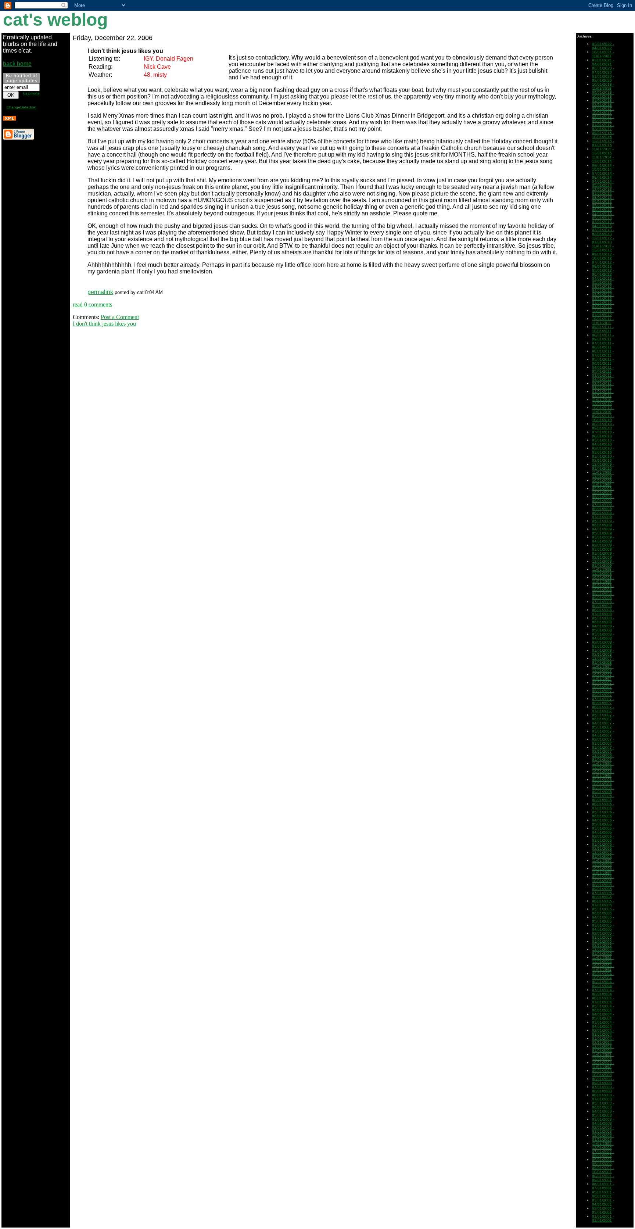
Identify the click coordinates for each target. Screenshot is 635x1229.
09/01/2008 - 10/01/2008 (603, 588)
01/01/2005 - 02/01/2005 (603, 943)
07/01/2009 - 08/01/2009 (603, 507)
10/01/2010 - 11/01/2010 (603, 410)
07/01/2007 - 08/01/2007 (603, 701)
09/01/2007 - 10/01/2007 (603, 685)
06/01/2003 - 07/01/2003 (603, 1097)
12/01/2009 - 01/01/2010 (603, 466)
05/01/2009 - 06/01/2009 (603, 523)
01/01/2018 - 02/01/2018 (603, 102)
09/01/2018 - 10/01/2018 (603, 94)
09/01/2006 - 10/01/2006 (603, 782)
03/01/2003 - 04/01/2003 (603, 1121)
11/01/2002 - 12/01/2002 (603, 1146)
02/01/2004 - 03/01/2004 (603, 1032)
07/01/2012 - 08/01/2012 (603, 264)
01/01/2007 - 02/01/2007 (603, 749)
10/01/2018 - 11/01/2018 (603, 86)
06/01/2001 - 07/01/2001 (603, 1186)
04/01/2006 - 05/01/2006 (603, 822)
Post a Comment (120, 317)
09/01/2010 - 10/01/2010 (603, 418)
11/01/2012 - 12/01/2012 (603, 248)
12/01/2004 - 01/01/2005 (603, 951)
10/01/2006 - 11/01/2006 (603, 774)
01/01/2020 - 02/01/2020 (603, 78)
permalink (100, 292)
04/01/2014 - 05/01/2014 (603, 183)
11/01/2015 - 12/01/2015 (603, 151)
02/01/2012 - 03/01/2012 (603, 297)
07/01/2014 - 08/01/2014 (603, 175)
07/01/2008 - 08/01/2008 (603, 604)
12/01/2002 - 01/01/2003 (603, 1137)
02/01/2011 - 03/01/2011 (603, 385)
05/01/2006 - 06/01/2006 (603, 814)
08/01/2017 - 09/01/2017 (603, 119)
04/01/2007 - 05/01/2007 (603, 725)
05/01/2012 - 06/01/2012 (603, 272)
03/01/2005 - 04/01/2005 (603, 927)
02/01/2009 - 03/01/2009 (603, 547)
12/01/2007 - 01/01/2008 (603, 660)
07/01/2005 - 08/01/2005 (603, 895)
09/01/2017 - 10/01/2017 (603, 111)
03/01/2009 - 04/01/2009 (603, 539)
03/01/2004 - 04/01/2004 (603, 1024)
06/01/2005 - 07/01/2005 (603, 903)
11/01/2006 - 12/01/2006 (603, 766)
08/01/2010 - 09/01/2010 (603, 426)
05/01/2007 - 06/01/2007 (603, 717)
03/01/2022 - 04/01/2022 (603, 46)
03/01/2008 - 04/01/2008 (603, 636)
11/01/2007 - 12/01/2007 (603, 668)
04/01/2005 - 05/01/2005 (603, 919)
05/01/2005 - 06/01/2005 (603, 911)
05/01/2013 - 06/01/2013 (603, 208)
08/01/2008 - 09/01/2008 (603, 596)
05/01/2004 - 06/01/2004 (603, 1008)
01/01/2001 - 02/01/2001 (603, 1218)
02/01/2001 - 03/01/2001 (603, 1210)
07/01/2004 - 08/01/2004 (603, 992)
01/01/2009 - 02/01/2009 (603, 555)
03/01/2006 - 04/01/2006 (603, 830)
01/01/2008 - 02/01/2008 (603, 652)
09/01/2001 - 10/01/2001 (603, 1170)
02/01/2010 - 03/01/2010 (603, 450)
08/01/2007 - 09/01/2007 (603, 693)
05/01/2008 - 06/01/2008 (603, 620)
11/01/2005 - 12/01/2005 (603, 863)
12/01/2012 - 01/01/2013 (603, 240)
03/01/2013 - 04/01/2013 (603, 224)
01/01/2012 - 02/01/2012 (603, 305)
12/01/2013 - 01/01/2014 (603, 191)
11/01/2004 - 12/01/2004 (603, 960)
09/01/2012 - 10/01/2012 (603, 256)
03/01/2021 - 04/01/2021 (603, 62)
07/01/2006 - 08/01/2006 (603, 798)
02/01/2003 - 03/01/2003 (603, 1129)
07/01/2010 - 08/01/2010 (603, 434)
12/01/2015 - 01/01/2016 (603, 143)
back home (17, 64)
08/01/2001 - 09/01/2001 (603, 1178)
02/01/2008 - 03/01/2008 (603, 644)
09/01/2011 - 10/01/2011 (603, 329)
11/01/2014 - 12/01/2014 (603, 159)
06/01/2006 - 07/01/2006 (603, 806)
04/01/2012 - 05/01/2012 (603, 280)
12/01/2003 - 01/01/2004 (603, 1049)
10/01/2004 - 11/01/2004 (603, 968)
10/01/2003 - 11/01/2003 (603, 1065)
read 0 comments (92, 304)
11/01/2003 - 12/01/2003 (603, 1057)
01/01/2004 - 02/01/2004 (603, 1040)
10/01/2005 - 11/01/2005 (603, 871)
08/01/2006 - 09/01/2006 (603, 790)
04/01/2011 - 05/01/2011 (603, 369)
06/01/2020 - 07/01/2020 (603, 70)
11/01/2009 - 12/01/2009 (603, 474)
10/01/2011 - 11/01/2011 (603, 321)
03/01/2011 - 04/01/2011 (603, 377)
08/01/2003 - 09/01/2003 (603, 1081)
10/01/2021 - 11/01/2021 (603, 54)
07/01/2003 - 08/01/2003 (603, 1089)
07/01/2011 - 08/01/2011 (603, 345)
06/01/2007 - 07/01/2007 (603, 709)
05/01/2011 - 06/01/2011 (603, 361)
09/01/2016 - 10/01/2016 (603, 135)
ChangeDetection (21, 107)
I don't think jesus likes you (104, 323)
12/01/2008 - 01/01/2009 (603, 563)
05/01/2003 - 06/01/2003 (603, 1105)
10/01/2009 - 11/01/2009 (603, 483)
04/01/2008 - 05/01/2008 (603, 628)
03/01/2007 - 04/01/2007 (603, 733)
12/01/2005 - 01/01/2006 (603, 854)
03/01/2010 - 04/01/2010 (603, 442)
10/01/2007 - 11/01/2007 (603, 677)
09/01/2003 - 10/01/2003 (603, 1073)
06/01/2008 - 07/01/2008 (603, 612)
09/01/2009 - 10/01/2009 (603, 491)
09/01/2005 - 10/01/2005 (603, 879)
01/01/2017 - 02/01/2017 (603, 127)
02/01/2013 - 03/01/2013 (603, 232)
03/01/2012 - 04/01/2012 (603, 288)
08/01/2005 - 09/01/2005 (603, 887)
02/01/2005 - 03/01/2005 (603, 935)
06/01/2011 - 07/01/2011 (603, 353)
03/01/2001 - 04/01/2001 (603, 1202)
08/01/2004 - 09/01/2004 (603, 984)
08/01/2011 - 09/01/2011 (603, 337)
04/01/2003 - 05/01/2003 (603, 1113)
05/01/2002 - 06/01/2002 (603, 1162)
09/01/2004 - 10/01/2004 (603, 976)
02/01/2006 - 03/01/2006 (603, 838)
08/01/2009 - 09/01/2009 (603, 499)
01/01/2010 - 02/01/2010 (603, 458)
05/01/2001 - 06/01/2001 (603, 1194)
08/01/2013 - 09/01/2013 (603, 200)
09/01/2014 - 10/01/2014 (603, 167)
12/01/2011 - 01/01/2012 (603, 313)
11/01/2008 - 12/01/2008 (603, 571)
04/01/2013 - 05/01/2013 (603, 216)
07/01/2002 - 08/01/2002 (603, 1154)
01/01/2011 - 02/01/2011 (603, 394)
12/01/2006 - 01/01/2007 (603, 757)
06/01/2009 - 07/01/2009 (603, 515)
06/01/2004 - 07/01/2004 (603, 1000)
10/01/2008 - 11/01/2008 (603, 580)
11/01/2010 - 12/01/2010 (603, 402)
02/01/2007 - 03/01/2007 (603, 741)
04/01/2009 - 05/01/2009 (603, 531)
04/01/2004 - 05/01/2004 (603, 1016)
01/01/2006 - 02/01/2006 (603, 846)
